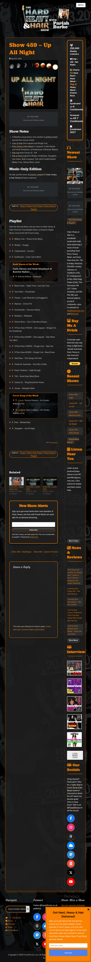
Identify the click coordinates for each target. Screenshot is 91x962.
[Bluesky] (71, 845)
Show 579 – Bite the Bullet (76, 422)
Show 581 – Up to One (75, 404)
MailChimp (34, 537)
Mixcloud (74, 314)
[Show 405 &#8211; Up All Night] (50, 481)
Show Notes (49, 206)
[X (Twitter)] (71, 873)
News (10, 927)
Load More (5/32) (75, 755)
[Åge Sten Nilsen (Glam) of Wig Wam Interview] (75, 704)
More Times (73, 541)
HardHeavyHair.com (75, 311)
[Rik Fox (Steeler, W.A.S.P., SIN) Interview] (75, 668)
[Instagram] (71, 827)
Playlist (34, 209)
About (10, 921)
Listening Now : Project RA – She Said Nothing (73, 591)
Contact (11, 924)
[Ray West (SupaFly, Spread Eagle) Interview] (75, 686)
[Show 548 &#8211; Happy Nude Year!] (16, 481)
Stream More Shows (73, 441)
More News (73, 640)
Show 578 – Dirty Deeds (74, 431)
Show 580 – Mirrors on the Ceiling (74, 414)
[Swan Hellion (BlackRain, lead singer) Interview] (75, 722)
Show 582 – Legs (74, 396)
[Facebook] (71, 818)
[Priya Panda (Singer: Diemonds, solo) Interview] (75, 740)
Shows (18, 918)
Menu (81, 5)
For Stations (12, 930)
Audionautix (54, 442)
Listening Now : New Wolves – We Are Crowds (74, 601)
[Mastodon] (71, 854)
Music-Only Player (35, 206)
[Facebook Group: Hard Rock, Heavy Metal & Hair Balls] (71, 863)
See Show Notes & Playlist (74, 221)
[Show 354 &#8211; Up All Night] (33, 481)
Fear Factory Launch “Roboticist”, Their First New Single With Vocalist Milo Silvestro (74, 615)
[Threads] (71, 836)
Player (22, 206)
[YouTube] (71, 882)
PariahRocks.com (30, 955)
